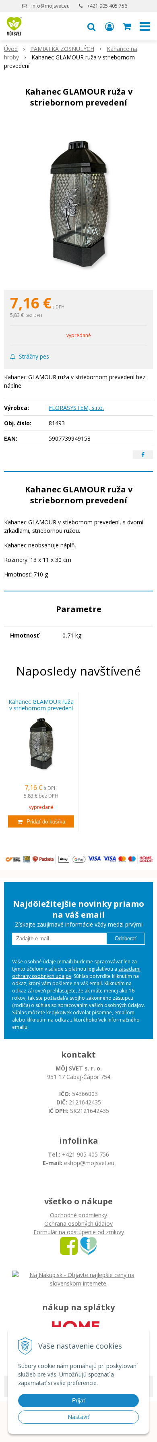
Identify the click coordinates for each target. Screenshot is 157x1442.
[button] (91, 26)
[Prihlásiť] (109, 26)
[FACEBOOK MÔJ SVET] (68, 1245)
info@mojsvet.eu (50, 5)
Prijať (78, 1400)
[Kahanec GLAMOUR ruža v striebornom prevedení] (78, 201)
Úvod (11, 49)
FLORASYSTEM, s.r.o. (76, 408)
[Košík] (127, 26)
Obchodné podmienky (78, 1215)
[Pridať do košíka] (41, 821)
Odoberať (125, 938)
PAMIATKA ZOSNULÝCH (62, 49)
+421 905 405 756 (107, 5)
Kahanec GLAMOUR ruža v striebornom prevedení (41, 705)
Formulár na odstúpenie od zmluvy (78, 1232)
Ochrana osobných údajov (78, 1223)
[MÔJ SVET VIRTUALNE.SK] (88, 1245)
